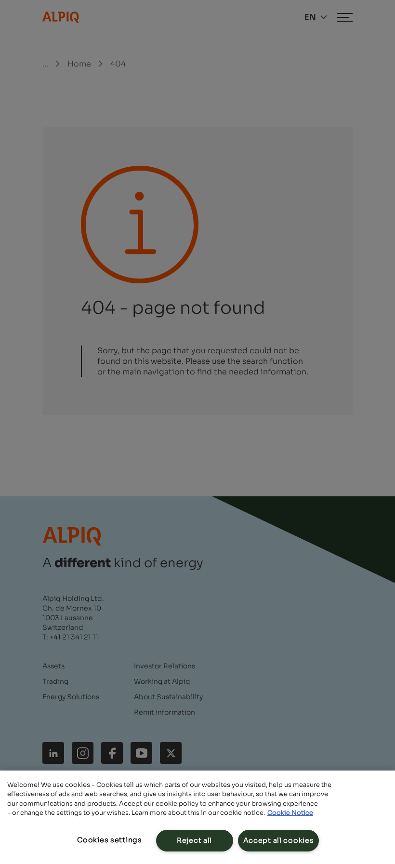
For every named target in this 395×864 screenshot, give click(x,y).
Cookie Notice (290, 813)
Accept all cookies (278, 840)
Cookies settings (109, 840)
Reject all (194, 840)
